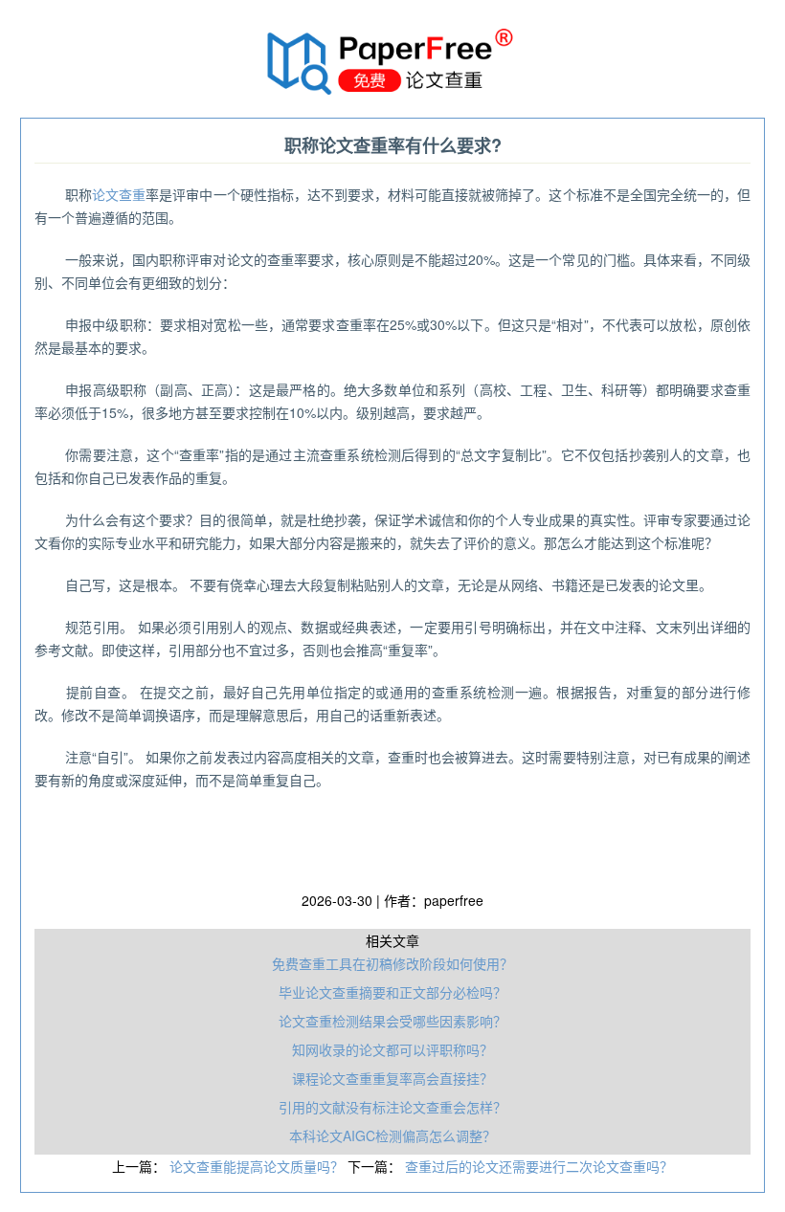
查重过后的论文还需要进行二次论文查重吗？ (539, 1166)
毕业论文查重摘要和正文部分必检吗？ (392, 992)
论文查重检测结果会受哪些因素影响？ (392, 1020)
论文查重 (119, 194)
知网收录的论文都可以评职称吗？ (392, 1049)
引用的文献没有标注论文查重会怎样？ (392, 1106)
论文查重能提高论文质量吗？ (258, 1166)
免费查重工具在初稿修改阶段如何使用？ (392, 963)
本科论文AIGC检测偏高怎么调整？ (392, 1135)
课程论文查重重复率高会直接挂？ (392, 1078)
